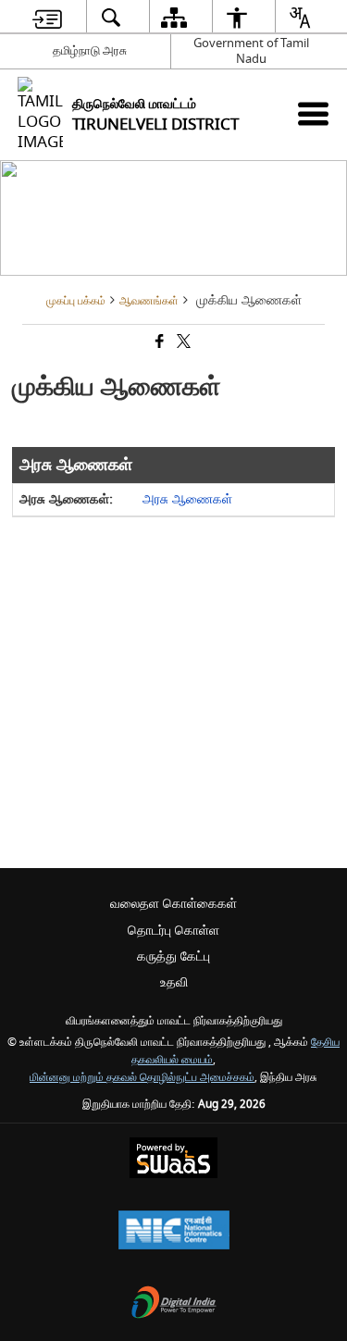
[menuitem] (46, 17)
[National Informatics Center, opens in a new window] (174, 1232)
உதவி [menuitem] (174, 982)
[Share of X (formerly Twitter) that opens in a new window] (182, 343)
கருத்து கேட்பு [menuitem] (173, 956)
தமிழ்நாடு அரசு (90, 50)
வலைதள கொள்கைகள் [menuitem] (173, 903)
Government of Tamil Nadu (251, 51)
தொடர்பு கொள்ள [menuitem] (173, 930)
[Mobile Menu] (313, 113)
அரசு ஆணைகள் (187, 499)
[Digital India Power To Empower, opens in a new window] (174, 1304)
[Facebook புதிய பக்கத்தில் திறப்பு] (158, 343)
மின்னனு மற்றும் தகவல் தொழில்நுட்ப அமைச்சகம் (142, 1078)
